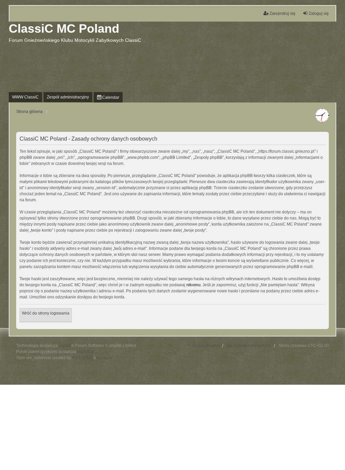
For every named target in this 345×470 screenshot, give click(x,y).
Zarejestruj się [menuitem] (282, 13)
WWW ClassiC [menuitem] (25, 97)
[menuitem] (108, 97)
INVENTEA (82, 357)
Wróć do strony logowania (45, 313)
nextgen (104, 357)
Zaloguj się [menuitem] (319, 13)
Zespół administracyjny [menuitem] (68, 97)
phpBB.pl (85, 351)
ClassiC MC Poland (64, 28)
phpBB (65, 345)
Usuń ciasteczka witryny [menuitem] (249, 345)
